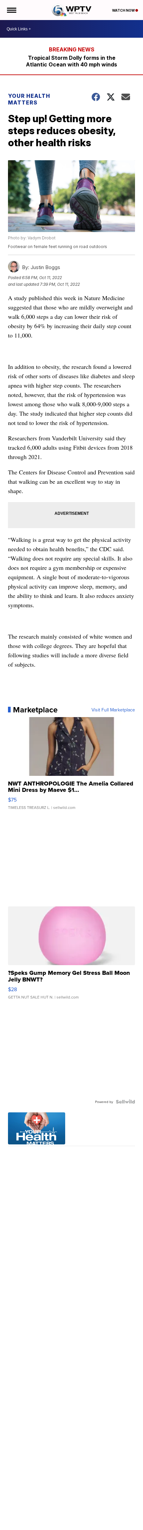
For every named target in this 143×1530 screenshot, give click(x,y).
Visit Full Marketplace (113, 709)
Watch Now (123, 10)
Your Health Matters (29, 99)
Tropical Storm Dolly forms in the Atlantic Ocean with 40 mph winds (71, 61)
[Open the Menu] (11, 10)
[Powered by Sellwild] (125, 1101)
